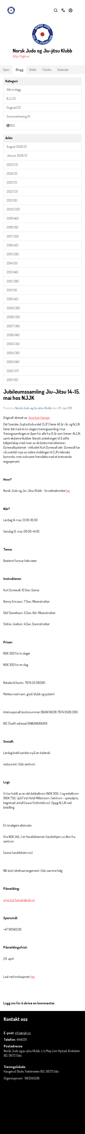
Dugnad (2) (14, 107)
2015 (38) (13, 254)
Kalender (63, 70)
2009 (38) (13, 308)
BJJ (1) (11, 99)
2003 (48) (13, 362)
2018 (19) (12, 227)
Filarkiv (47, 70)
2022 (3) (12, 191)
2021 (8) (12, 200)
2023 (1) (12, 182)
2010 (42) (12, 299)
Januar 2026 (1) (17, 155)
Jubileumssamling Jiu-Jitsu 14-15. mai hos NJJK (41, 394)
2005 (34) (13, 344)
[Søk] (55, 10)
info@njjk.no (23, 1033)
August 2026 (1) (17, 147)
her (68, 491)
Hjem (6, 70)
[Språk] (63, 10)
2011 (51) (12, 290)
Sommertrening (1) (18, 116)
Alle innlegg (14, 89)
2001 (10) (12, 380)
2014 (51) (12, 263)
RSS (12, 125)
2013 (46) (12, 272)
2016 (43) (12, 245)
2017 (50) (13, 236)
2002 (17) (13, 371)
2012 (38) (13, 281)
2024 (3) (12, 173)
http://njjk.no (21, 56)
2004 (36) (13, 353)
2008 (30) (13, 317)
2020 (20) (13, 209)
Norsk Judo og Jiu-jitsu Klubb (33, 408)
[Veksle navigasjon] (78, 10)
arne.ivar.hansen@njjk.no (19, 900)
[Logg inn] (70, 10)
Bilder (33, 70)
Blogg (19, 70)
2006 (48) (13, 335)
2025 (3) (12, 165)
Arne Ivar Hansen (39, 418)
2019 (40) (13, 218)
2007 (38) (13, 326)
